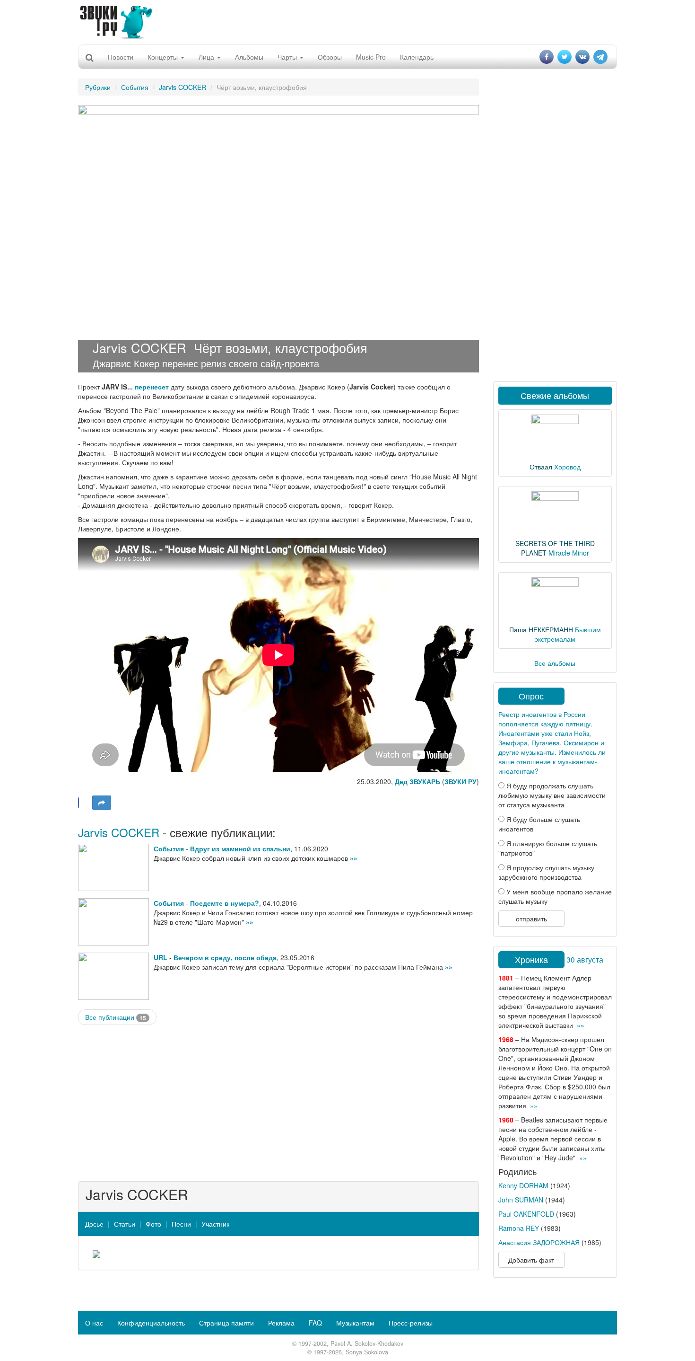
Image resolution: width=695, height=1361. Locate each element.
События (134, 87)
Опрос (531, 695)
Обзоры (330, 57)
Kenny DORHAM (523, 1185)
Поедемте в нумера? (224, 903)
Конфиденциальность (151, 1322)
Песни (181, 1223)
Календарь (417, 57)
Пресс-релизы (411, 1322)
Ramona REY (518, 1228)
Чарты (288, 57)
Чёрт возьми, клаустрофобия (280, 347)
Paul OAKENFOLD (526, 1214)
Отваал (541, 466)
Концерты (164, 57)
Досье (94, 1223)
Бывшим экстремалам (568, 634)
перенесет (152, 386)
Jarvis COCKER (182, 87)
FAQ (315, 1322)
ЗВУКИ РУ (460, 781)
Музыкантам (355, 1322)
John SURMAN (520, 1199)
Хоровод (567, 466)
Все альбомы (554, 663)
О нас (94, 1322)
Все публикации (115, 1017)
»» (353, 858)
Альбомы (249, 57)
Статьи (124, 1223)
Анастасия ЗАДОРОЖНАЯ (539, 1242)
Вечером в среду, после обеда (225, 957)
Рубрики (98, 87)
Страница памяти (226, 1322)
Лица (207, 57)
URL (160, 957)
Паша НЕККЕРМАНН (541, 629)
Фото (153, 1223)
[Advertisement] (347, 21)
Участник (215, 1223)
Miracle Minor (568, 552)
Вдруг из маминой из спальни (240, 848)
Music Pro (371, 57)
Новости (120, 57)
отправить (531, 918)
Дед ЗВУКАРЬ (417, 781)
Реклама (281, 1322)
